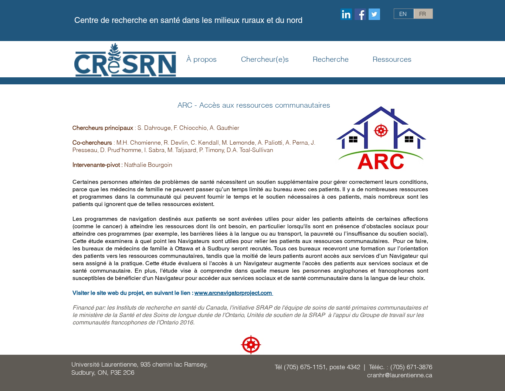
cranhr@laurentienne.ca (399, 375)
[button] (209, 59)
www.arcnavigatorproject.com (233, 292)
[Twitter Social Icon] (374, 14)
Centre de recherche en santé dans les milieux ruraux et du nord (188, 20)
